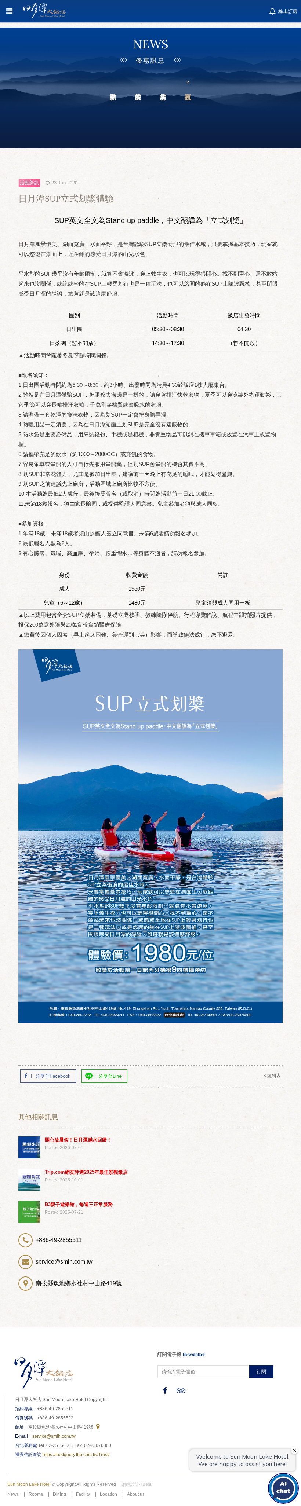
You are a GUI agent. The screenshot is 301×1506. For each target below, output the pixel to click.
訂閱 (261, 1371)
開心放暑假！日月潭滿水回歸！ (78, 1140)
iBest (146, 1484)
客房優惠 (163, 84)
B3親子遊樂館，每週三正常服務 (79, 1204)
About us (136, 1494)
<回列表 (272, 1075)
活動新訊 (113, 84)
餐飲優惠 (138, 84)
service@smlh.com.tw (54, 1436)
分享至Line (110, 1076)
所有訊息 (188, 84)
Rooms (36, 1494)
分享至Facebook (52, 1076)
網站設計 (130, 1484)
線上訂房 (287, 11)
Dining (59, 1494)
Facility (83, 1494)
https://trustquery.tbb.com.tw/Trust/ (76, 1454)
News (13, 1494)
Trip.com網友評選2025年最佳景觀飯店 (86, 1172)
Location (108, 1494)
